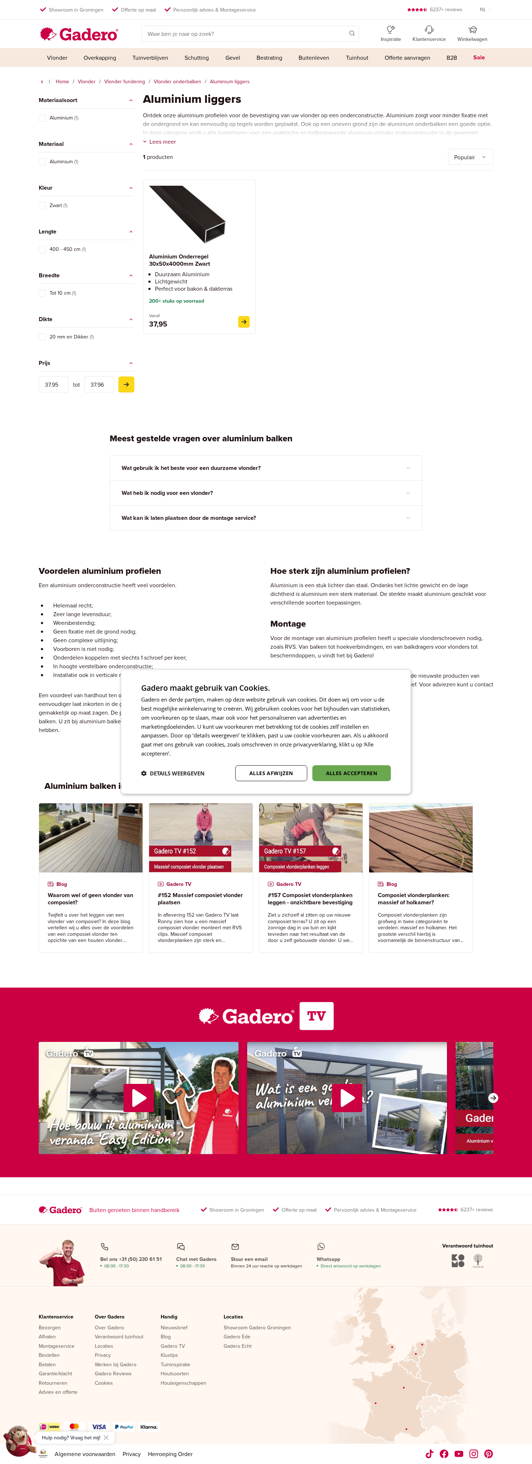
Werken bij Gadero (115, 1365)
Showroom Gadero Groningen (257, 1328)
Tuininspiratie (175, 1365)
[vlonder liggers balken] (42, 82)
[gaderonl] (473, 1454)
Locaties (104, 1346)
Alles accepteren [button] (351, 772)
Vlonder (87, 81)
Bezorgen (50, 1328)
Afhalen (47, 1337)
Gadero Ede (237, 1337)
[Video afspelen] (138, 1098)
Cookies (104, 1383)
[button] (342, 33)
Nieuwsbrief (174, 1328)
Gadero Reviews (113, 1374)
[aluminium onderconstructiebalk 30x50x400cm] (244, 322)
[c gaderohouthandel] (459, 1454)
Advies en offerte (58, 1392)
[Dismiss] (106, 1437)
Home (62, 81)
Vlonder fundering (124, 81)
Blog (166, 1337)
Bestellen (49, 1355)
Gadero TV (173, 1346)
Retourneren (53, 1383)
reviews (446, 9)
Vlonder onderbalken (177, 81)
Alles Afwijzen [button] (271, 772)
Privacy (103, 1355)
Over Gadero (109, 1317)
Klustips (169, 1355)
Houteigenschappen (183, 1383)
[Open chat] (20, 1443)
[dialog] (266, 732)
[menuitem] (57, 57)
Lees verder (186, 753)
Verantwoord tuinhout (119, 1337)
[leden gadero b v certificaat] (43, 1454)
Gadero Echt (238, 1346)
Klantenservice (56, 1317)
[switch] (42, 118)
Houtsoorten (175, 1374)
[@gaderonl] (429, 1454)
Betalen (47, 1365)
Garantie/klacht (55, 1374)
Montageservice (57, 1346)
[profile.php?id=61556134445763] (444, 1454)
